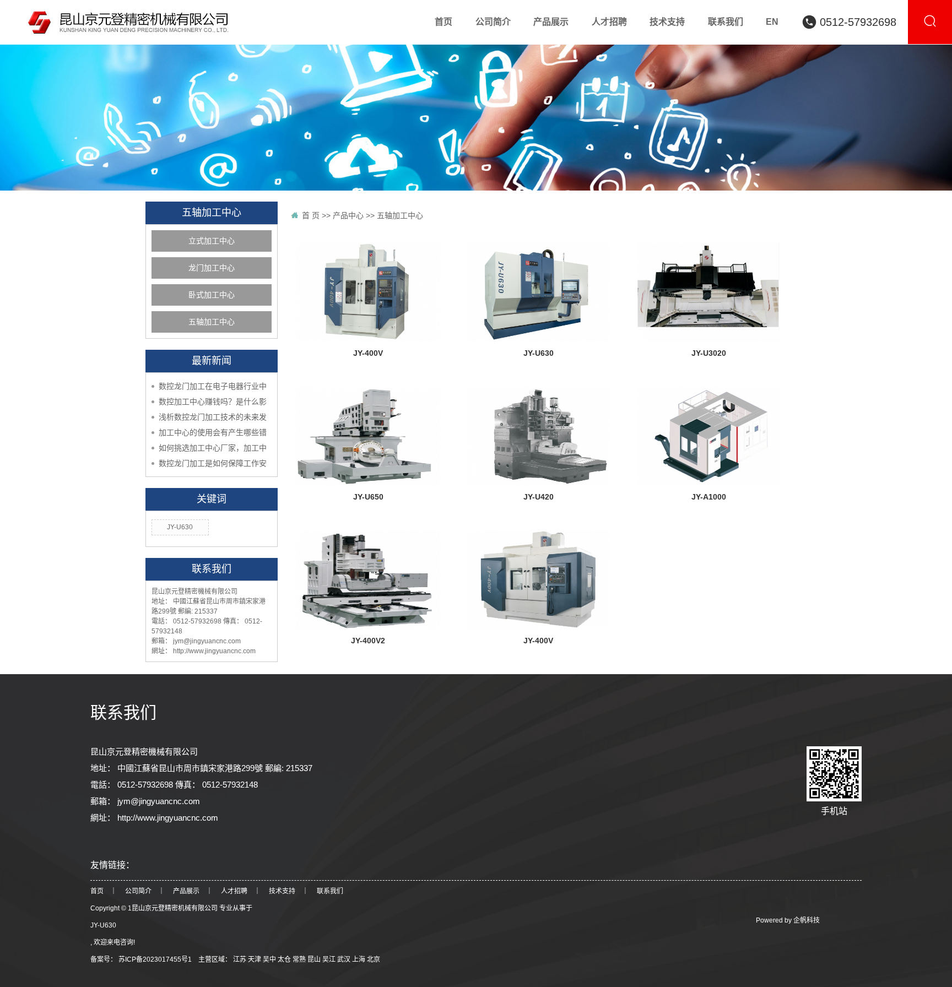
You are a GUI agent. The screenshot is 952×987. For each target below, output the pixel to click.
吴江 (329, 959)
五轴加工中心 (211, 322)
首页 (97, 891)
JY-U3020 (708, 353)
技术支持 (282, 891)
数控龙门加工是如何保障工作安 (213, 463)
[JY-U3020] (708, 292)
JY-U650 (368, 496)
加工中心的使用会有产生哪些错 (213, 432)
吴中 (270, 959)
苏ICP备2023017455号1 (155, 959)
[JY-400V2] (368, 580)
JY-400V (368, 353)
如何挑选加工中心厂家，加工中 (213, 447)
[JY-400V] (368, 292)
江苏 (240, 959)
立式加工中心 (211, 241)
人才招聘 (234, 891)
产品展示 (186, 891)
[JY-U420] (538, 436)
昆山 (314, 959)
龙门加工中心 (211, 268)
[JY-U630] (538, 292)
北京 (373, 959)
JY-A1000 (708, 496)
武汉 (344, 959)
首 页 (311, 215)
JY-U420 (538, 496)
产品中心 (348, 215)
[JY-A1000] (708, 436)
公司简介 (138, 891)
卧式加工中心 (211, 295)
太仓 (285, 959)
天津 (255, 959)
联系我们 (330, 891)
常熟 (300, 959)
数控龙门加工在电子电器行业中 (213, 386)
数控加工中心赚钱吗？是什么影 (213, 401)
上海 (359, 959)
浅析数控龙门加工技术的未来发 (213, 417)
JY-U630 (180, 527)
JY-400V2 (368, 640)
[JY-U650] (368, 436)
